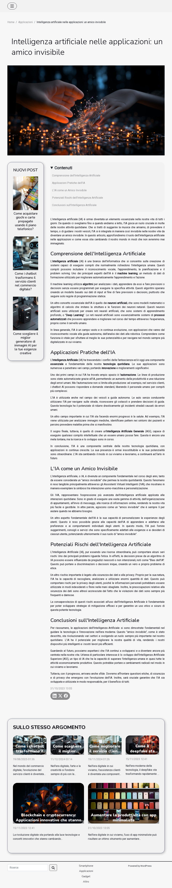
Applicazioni (25, 22)
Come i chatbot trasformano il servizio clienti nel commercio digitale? (25, 281)
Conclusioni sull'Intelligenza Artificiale (74, 205)
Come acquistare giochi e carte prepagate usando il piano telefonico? (26, 221)
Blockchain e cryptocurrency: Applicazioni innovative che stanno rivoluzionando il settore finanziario (48, 820)
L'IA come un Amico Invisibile (69, 190)
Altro (86, 881)
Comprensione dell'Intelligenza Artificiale (76, 175)
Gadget (86, 876)
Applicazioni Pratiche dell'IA (68, 182)
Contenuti (63, 167)
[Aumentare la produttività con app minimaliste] (123, 803)
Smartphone (86, 866)
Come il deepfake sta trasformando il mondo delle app (142, 754)
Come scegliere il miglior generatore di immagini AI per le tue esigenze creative (25, 343)
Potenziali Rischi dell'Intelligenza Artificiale (77, 197)
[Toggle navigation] (12, 6)
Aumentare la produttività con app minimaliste (123, 817)
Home (10, 22)
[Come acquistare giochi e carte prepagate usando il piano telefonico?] (25, 193)
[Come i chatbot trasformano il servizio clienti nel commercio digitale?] (25, 253)
